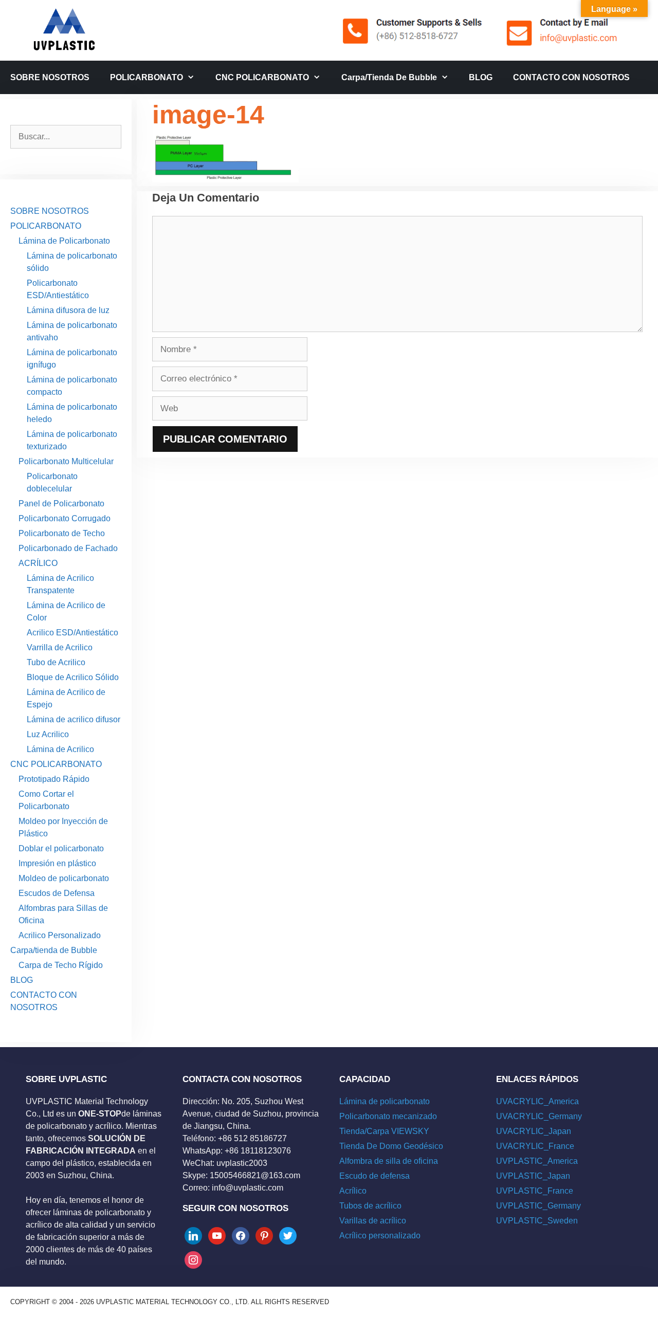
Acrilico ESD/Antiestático (72, 632)
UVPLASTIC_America (537, 1161)
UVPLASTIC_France (534, 1190)
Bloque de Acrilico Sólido (73, 677)
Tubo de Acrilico (56, 662)
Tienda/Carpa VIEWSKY (384, 1131)
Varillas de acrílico (372, 1220)
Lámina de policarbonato (384, 1101)
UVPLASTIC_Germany (538, 1205)
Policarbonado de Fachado (68, 548)
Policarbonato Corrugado (65, 518)
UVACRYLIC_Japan (533, 1131)
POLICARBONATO (146, 77)
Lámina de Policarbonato (64, 240)
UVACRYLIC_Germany (539, 1116)
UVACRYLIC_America (537, 1101)
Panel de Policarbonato (61, 503)
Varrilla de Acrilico (60, 647)
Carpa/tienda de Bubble (389, 77)
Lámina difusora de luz (68, 310)
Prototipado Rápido (54, 779)
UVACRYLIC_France (535, 1146)
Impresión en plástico (57, 863)
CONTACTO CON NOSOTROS (571, 77)
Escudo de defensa (374, 1176)
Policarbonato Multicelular (66, 461)
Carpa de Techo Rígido (61, 965)
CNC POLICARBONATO (262, 77)
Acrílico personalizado (380, 1235)
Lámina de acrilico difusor (73, 719)
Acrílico (353, 1190)
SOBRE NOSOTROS (49, 77)
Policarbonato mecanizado (388, 1116)
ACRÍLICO (38, 563)
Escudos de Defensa (57, 893)
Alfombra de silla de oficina (388, 1161)
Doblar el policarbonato (61, 848)
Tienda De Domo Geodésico (391, 1146)
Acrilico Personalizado (60, 935)
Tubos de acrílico (370, 1205)
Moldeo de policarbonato (64, 878)
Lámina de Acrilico (60, 749)
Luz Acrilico (48, 734)
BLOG (480, 77)
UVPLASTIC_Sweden (537, 1220)
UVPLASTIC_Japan (533, 1176)
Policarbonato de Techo (62, 533)
